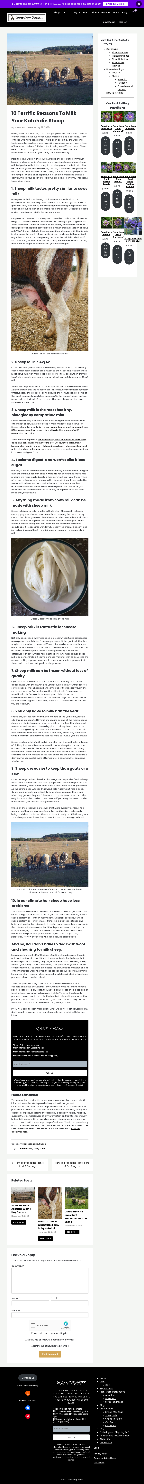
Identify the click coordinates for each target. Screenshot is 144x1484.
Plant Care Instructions (104, 12)
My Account (106, 1388)
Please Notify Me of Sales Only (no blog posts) (36, 1055)
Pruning (116, 66)
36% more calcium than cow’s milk (29, 430)
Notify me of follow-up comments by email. (51, 1339)
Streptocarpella (114, 1402)
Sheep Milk (111, 1415)
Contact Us (28, 1377)
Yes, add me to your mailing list (51, 1333)
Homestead (108, 22)
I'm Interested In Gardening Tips (29, 1048)
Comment (17, 1266)
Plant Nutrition (120, 59)
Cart (66, 12)
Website (15, 1310)
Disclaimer (99, 1462)
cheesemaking (25, 1148)
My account (80, 12)
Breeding (122, 79)
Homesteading (30, 1143)
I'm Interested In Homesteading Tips (31, 1051)
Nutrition (122, 82)
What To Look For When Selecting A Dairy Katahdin (48, 1225)
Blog (124, 12)
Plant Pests (118, 62)
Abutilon (109, 1395)
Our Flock (110, 1425)
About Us (105, 1439)
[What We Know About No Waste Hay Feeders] (23, 1202)
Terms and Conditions (105, 1458)
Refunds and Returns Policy (115, 1435)
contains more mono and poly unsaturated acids (48, 442)
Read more (105, 250)
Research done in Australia (43, 473)
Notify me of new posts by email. (51, 1345)
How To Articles (114, 93)
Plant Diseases (120, 52)
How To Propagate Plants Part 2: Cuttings (29, 1164)
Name (16, 1298)
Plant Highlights (120, 55)
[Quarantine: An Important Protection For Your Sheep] (77, 1208)
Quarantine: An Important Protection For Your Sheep (76, 1216)
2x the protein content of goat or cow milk (61, 426)
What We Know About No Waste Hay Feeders (21, 1209)
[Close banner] (139, 4)
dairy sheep (40, 1148)
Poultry (116, 72)
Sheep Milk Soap (114, 1412)
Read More (18, 1222)
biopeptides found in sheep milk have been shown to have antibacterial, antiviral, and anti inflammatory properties (49, 447)
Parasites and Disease (125, 88)
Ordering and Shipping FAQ (115, 1432)
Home (103, 1378)
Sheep (42, 1143)
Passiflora (110, 1398)
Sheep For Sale (113, 1418)
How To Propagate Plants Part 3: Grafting (72, 1164)
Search (123, 22)
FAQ (102, 1429)
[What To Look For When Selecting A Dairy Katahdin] (50, 1218)
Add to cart (105, 145)
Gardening (112, 49)
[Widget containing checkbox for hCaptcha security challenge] (50, 1325)
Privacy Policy (100, 1453)
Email (54, 1298)
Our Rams (110, 1422)
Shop (56, 12)
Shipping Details (115, 4)
